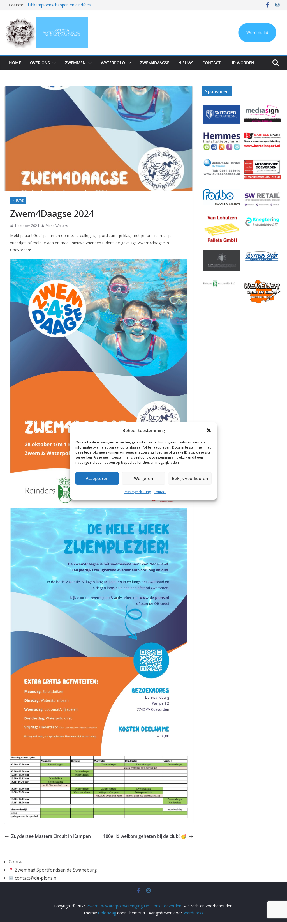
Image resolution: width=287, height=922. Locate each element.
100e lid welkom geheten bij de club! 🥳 (144, 836)
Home (15, 62)
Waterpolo (113, 62)
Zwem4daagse (154, 62)
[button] (209, 430)
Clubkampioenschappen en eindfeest (59, 5)
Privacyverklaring (137, 491)
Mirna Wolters (57, 225)
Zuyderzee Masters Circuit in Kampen (51, 836)
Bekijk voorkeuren (190, 478)
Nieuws (185, 62)
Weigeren (143, 478)
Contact (160, 491)
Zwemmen (75, 62)
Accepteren (97, 478)
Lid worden (242, 62)
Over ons (40, 62)
